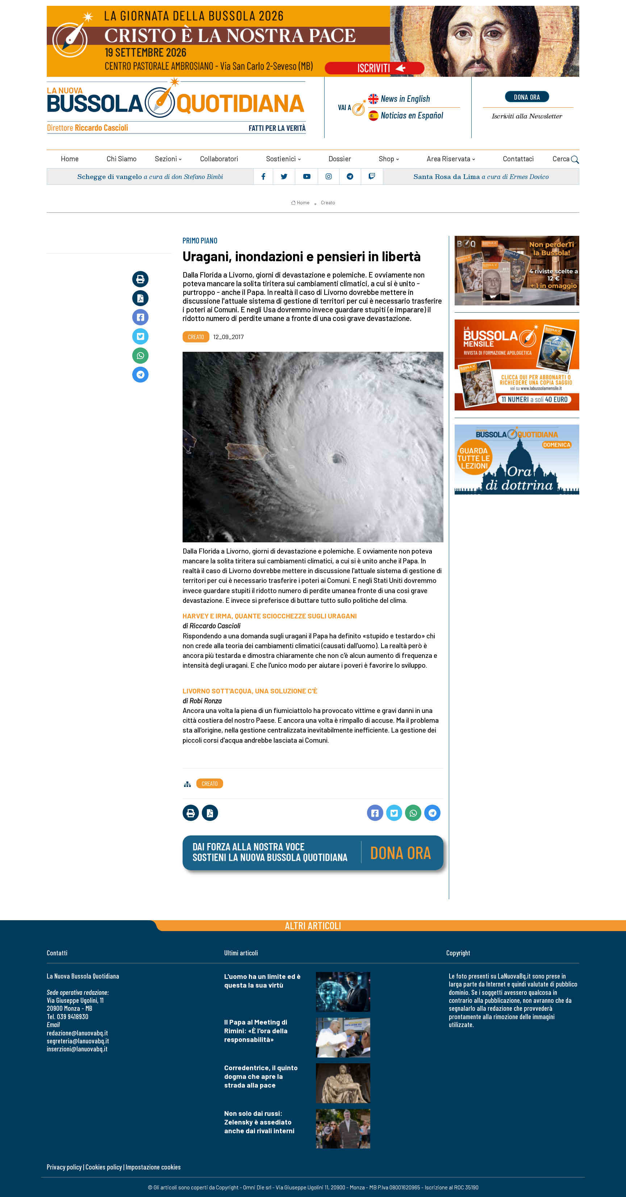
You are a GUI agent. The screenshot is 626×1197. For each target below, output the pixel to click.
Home (70, 158)
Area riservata (448, 158)
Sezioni (166, 158)
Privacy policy (64, 1167)
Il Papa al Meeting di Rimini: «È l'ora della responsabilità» (256, 1030)
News (405, 98)
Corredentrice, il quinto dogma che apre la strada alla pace (261, 1076)
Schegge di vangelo (109, 176)
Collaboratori (219, 158)
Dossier (340, 158)
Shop (386, 158)
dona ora (527, 96)
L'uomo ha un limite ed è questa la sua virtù (262, 980)
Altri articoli (313, 925)
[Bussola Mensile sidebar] (517, 365)
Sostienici (281, 158)
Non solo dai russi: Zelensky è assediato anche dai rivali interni (259, 1122)
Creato (328, 202)
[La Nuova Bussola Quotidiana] (177, 107)
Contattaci (518, 158)
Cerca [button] (561, 158)
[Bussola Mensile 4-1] (517, 270)
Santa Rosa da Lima (446, 176)
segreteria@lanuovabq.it (78, 1041)
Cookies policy (103, 1167)
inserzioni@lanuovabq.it (77, 1048)
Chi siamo (122, 158)
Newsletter (527, 116)
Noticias (412, 114)
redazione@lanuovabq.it (77, 1033)
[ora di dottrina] (517, 460)
